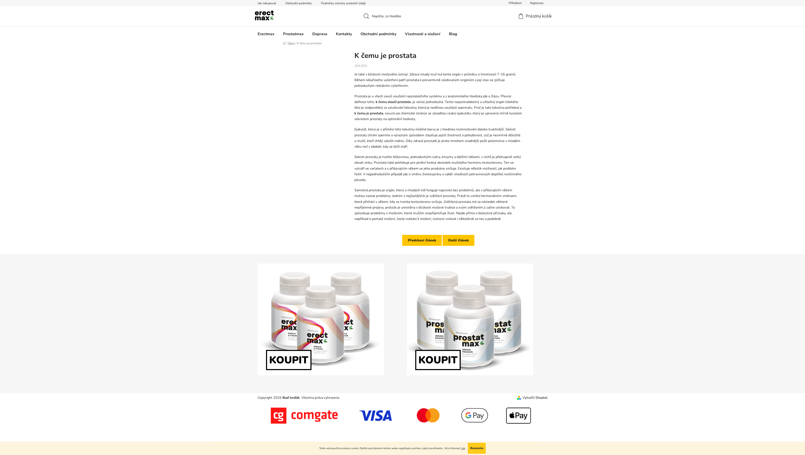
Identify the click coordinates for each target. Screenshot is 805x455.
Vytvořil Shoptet (535, 397)
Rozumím (476, 448)
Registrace (536, 3)
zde (463, 448)
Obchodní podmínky (298, 3)
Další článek (458, 240)
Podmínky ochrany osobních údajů (343, 3)
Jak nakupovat (267, 3)
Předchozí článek (422, 240)
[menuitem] (266, 34)
